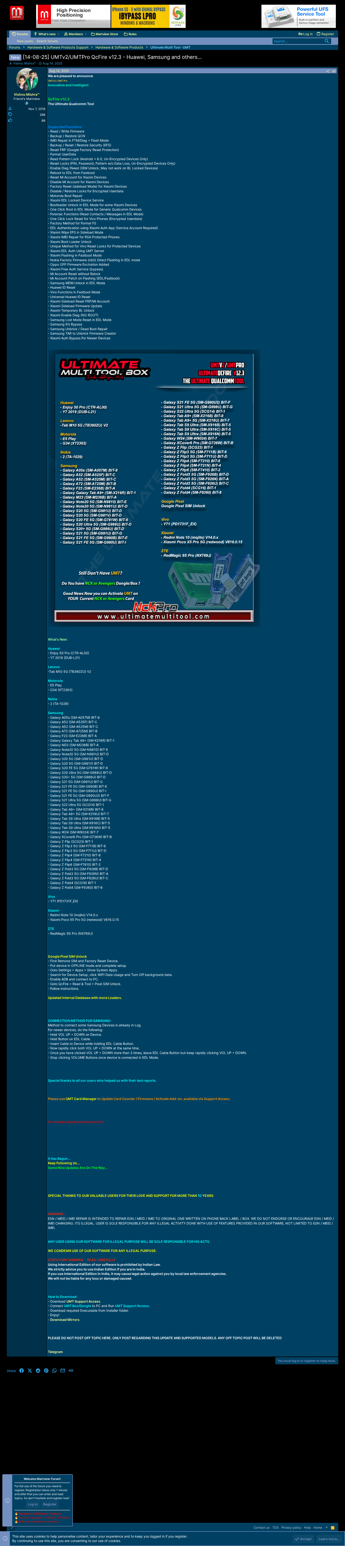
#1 (334, 71)
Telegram (55, 1352)
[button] (58, 34)
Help (307, 1527)
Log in (33, 1504)
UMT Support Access (83, 1301)
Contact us (262, 1527)
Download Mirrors (65, 1320)
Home (318, 1527)
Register (50, 1504)
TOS (275, 1527)
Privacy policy (291, 1527)
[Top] (327, 1527)
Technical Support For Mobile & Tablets (43, 1517)
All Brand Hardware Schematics (39, 1521)
